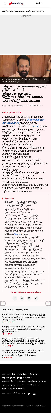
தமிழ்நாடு (7, 334)
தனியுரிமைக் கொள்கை (28, 374)
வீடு (3, 11)
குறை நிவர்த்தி (8, 385)
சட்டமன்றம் (7, 346)
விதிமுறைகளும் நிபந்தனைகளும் (17, 378)
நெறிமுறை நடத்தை (37, 381)
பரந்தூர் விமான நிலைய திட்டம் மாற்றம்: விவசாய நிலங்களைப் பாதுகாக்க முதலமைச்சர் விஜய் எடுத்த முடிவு (22, 353)
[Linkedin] (36, 298)
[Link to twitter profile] (29, 394)
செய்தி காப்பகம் (33, 385)
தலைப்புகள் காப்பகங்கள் (13, 389)
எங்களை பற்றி (8, 374)
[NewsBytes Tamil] (16, 3)
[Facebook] (14, 298)
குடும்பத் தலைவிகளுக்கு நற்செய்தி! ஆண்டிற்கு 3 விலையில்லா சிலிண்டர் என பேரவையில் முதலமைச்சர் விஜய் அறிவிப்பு (24, 341)
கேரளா (18, 234)
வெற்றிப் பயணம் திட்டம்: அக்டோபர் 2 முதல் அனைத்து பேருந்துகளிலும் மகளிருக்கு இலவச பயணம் (24, 329)
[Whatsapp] (22, 298)
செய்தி (10, 11)
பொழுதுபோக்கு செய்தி (25, 11)
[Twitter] (29, 298)
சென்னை (7, 358)
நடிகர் (35, 126)
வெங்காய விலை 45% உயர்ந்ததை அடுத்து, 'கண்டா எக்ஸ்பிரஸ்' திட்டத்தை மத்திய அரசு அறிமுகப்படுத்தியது (24, 317)
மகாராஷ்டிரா (8, 322)
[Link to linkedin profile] (34, 394)
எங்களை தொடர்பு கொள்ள (14, 381)
